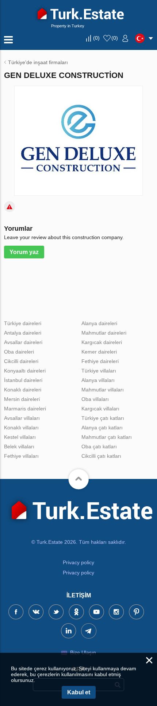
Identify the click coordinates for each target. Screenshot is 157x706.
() (96, 38)
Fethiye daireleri (100, 361)
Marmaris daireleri (25, 408)
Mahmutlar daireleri (103, 333)
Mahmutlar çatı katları (106, 437)
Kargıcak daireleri (101, 342)
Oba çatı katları (99, 446)
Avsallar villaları (22, 418)
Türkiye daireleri (22, 323)
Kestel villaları (20, 437)
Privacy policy (78, 562)
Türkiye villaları (98, 371)
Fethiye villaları (21, 456)
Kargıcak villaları (100, 408)
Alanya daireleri (99, 323)
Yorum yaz (24, 252)
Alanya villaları (98, 380)
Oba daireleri (19, 352)
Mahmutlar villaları (102, 390)
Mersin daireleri (22, 399)
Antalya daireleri (22, 333)
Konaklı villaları (21, 427)
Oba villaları (95, 399)
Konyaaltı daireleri (25, 371)
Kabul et (78, 692)
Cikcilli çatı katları (101, 456)
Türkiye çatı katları (102, 418)
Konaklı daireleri (22, 390)
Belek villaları (19, 446)
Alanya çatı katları (102, 427)
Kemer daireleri (99, 352)
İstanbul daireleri (23, 380)
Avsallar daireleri (23, 342)
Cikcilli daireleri (21, 361)
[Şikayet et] (9, 206)
